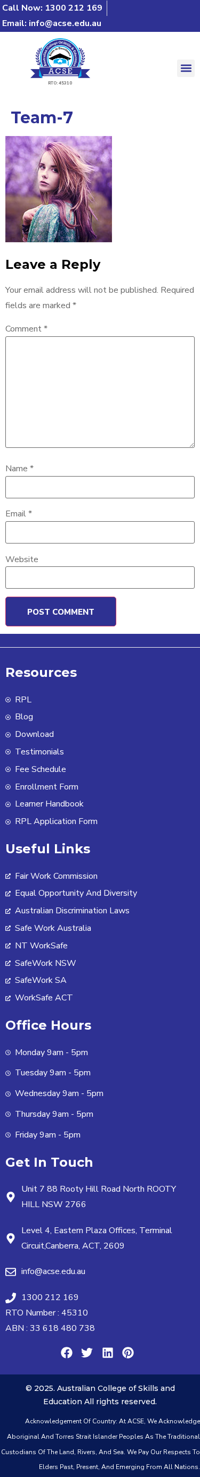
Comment (26, 329)
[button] (186, 68)
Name (19, 468)
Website (21, 559)
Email (18, 514)
